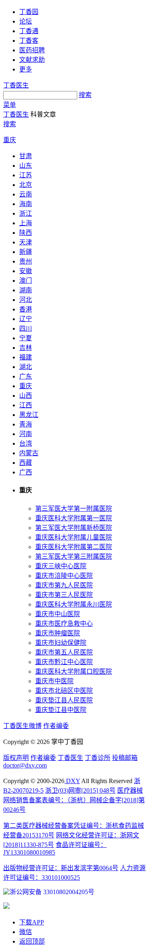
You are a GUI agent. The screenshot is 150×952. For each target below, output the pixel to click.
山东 (25, 165)
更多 (25, 69)
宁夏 (25, 338)
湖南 (25, 290)
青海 (25, 424)
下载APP (31, 922)
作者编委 (56, 725)
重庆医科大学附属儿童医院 (73, 537)
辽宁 (25, 318)
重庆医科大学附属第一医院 (73, 518)
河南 (25, 433)
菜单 (9, 104)
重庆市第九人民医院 (64, 585)
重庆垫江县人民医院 (64, 700)
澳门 (25, 280)
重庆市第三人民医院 (64, 594)
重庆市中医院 (54, 681)
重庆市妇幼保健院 (60, 642)
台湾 (25, 443)
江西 (25, 405)
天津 (25, 242)
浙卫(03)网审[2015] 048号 (80, 790)
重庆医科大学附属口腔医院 (73, 671)
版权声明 (16, 757)
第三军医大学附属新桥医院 (73, 527)
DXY (72, 780)
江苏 (25, 175)
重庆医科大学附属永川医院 (73, 604)
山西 (25, 395)
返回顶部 (32, 941)
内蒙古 (28, 453)
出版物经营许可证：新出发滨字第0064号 (60, 868)
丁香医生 (16, 85)
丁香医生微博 (22, 725)
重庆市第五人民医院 (64, 652)
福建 (25, 357)
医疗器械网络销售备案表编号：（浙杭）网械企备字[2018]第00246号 (74, 800)
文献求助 (32, 59)
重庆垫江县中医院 (60, 709)
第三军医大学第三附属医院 (73, 556)
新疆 (25, 251)
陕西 (25, 232)
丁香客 (28, 40)
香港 (25, 309)
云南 (25, 194)
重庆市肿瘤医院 (57, 633)
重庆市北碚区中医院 (64, 690)
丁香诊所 (97, 757)
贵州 (25, 261)
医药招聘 (32, 50)
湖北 (25, 366)
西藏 (25, 462)
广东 (25, 376)
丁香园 (28, 11)
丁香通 (28, 31)
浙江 (25, 213)
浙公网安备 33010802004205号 (52, 892)
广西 (25, 472)
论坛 (25, 21)
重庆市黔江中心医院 (64, 661)
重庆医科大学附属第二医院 (73, 546)
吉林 (25, 347)
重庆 (9, 140)
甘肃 (25, 156)
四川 (25, 328)
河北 (25, 299)
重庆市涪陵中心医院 (64, 575)
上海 (25, 223)
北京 (25, 184)
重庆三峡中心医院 (60, 566)
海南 (25, 203)
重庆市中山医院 (57, 614)
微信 (25, 931)
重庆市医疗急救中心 (64, 623)
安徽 (25, 271)
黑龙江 (28, 414)
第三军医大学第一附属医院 (73, 508)
